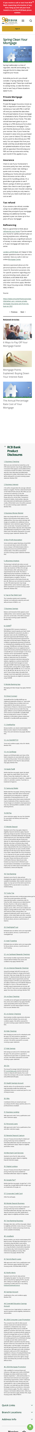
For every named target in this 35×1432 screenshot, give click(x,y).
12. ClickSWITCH (11, 740)
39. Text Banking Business (13, 1221)
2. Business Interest (11, 484)
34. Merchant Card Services (14, 1153)
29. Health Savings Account (13, 1083)
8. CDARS (7, 626)
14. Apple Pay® (9, 769)
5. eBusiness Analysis (11, 561)
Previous (14, 312)
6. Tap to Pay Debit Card (12, 595)
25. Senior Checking (12, 1014)
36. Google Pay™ (10, 1180)
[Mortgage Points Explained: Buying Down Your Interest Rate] (17, 365)
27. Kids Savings (9, 1048)
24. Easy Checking (11, 996)
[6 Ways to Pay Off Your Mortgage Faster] (17, 335)
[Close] (33, 1)
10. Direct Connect (10, 696)
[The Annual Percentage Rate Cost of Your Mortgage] (17, 395)
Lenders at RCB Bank (10, 252)
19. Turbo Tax (9, 893)
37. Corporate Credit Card (13, 1193)
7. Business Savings (11, 608)
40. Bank (9, 1236)
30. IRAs (7, 1098)
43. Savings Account (11, 1292)
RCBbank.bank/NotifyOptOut (12, 1285)
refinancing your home (11, 231)
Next (22, 312)
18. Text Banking (10, 874)
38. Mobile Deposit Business (14, 1203)
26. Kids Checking (10, 1031)
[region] (17, 926)
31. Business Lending (11, 1112)
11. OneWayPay (9, 725)
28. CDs (6, 1066)
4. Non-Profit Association (13, 540)
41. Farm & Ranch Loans (12, 1259)
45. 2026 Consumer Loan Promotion (17, 1320)
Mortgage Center (14, 259)
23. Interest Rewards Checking (16, 968)
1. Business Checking (11, 461)
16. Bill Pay (8, 813)
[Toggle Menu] (23, 20)
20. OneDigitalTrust (11, 927)
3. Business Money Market (13, 513)
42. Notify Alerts (10, 1273)
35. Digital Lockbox (11, 1166)
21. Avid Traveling (10, 941)
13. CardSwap (10, 752)
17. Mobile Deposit (11, 827)
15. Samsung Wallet (11, 788)
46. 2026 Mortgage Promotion (15, 1367)
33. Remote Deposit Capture (14, 1135)
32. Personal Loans (11, 1124)
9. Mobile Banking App (12, 684)
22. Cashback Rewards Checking (17, 954)
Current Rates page (11, 1071)
